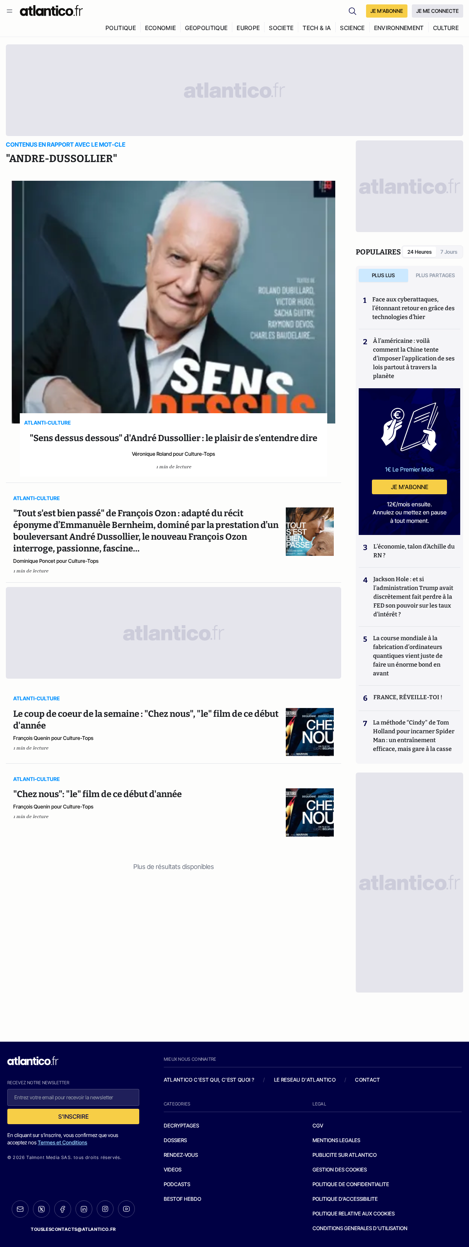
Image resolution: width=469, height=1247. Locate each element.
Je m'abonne (409, 487)
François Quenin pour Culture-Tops (53, 738)
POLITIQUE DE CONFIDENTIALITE (351, 1184)
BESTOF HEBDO (182, 1199)
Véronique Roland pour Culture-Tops (173, 454)
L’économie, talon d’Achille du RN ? (414, 551)
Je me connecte (437, 11)
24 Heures (419, 252)
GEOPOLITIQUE (206, 28)
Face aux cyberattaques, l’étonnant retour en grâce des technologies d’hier (413, 308)
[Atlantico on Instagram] (105, 1208)
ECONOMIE (160, 28)
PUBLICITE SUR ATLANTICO (345, 1155)
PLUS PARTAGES (435, 275)
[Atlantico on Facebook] (62, 1209)
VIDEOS (172, 1169)
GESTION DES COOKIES (340, 1169)
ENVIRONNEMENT (399, 28)
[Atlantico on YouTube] (126, 1208)
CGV (318, 1125)
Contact (367, 1080)
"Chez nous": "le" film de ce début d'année (97, 794)
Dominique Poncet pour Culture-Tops (56, 561)
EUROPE (248, 28)
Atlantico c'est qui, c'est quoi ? (209, 1080)
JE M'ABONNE (386, 11)
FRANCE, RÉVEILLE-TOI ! (407, 697)
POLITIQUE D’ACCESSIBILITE (345, 1199)
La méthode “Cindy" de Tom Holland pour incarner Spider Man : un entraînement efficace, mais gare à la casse (413, 735)
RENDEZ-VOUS (181, 1155)
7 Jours (448, 252)
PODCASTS (177, 1184)
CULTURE (446, 28)
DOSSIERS (175, 1140)
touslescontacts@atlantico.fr (73, 1229)
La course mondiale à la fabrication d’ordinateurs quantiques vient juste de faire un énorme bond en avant (408, 656)
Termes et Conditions (62, 1142)
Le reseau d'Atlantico (305, 1080)
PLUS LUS (383, 275)
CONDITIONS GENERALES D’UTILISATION (360, 1228)
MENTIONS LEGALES (336, 1140)
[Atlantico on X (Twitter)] (41, 1209)
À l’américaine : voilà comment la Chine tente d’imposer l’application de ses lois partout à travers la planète (414, 358)
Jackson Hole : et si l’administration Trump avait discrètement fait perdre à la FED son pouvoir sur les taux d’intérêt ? (413, 597)
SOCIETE (281, 28)
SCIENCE (352, 28)
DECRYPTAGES (181, 1125)
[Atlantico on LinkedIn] (83, 1209)
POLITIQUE (121, 28)
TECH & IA (317, 28)
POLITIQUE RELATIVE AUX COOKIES (354, 1213)
